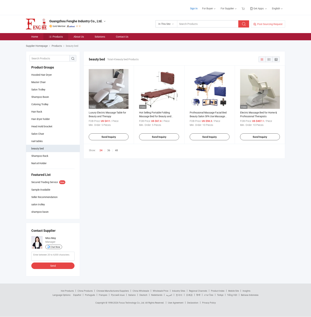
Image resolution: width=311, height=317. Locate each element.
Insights (246, 290)
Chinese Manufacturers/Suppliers (112, 290)
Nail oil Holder (39, 163)
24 (101, 150)
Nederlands (156, 294)
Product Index (217, 290)
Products (58, 36)
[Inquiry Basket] (243, 8)
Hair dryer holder (40, 119)
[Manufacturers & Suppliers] (49, 7)
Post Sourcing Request (270, 24)
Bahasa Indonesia (249, 294)
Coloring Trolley (39, 104)
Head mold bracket (41, 126)
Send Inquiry (109, 136)
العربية (169, 294)
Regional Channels (198, 290)
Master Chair (38, 82)
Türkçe (220, 294)
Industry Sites (178, 290)
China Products (85, 290)
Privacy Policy (209, 302)
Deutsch (143, 294)
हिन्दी (198, 294)
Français (103, 294)
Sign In (194, 8)
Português (90, 294)
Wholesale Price (160, 290)
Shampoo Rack (39, 156)
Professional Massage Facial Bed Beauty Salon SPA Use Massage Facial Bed (208, 116)
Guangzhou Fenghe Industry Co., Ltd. (75, 21)
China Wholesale (141, 290)
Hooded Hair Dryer (41, 74)
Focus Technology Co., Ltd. (132, 302)
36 (108, 150)
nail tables (37, 141)
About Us (79, 36)
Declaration (192, 302)
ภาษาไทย (208, 294)
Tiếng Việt (232, 294)
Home (34, 36)
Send (53, 265)
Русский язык (118, 294)
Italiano (132, 294)
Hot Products (67, 290)
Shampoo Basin (40, 97)
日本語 (189, 294)
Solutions (100, 36)
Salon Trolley (38, 89)
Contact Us (122, 36)
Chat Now (55, 246)
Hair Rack (36, 111)
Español (77, 294)
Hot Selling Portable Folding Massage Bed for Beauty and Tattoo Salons (155, 116)
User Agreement (175, 302)
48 (116, 150)
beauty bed (37, 148)
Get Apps (258, 8)
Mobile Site (233, 290)
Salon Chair (37, 133)
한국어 (179, 294)
